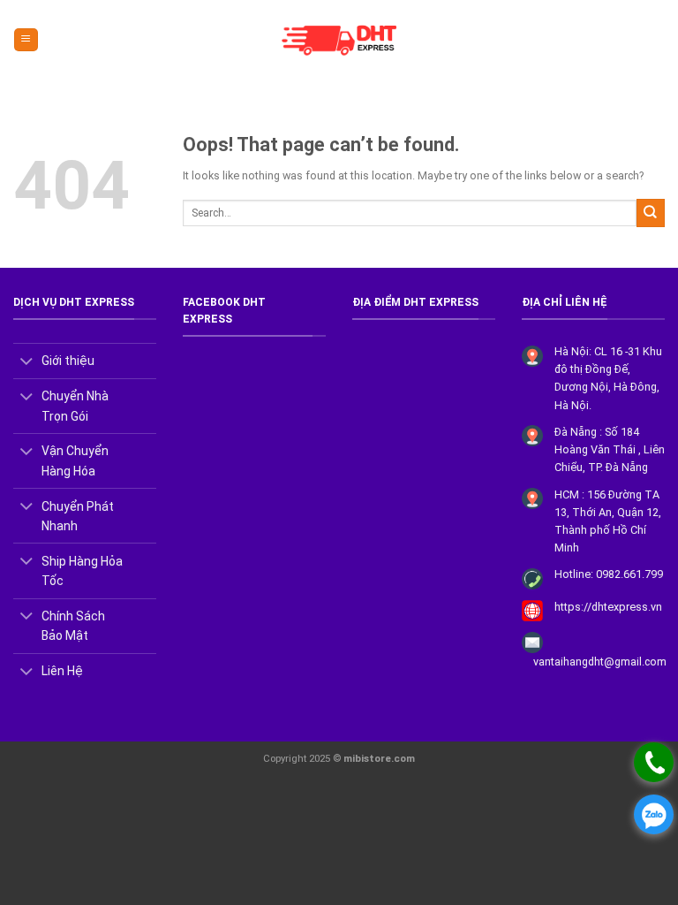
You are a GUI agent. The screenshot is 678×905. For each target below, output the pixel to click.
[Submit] (651, 212)
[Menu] (25, 39)
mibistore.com (379, 758)
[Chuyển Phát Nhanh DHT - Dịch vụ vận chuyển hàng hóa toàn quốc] (339, 39)
